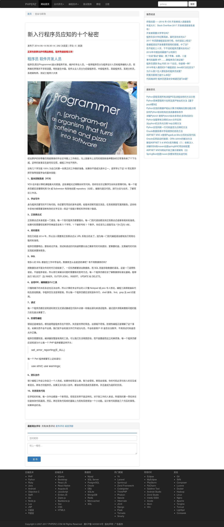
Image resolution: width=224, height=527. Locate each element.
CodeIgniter (123, 488)
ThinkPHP (122, 491)
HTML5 (61, 509)
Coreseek (181, 512)
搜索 (192, 3)
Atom (149, 503)
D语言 (31, 509)
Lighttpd (181, 509)
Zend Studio (153, 494)
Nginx (179, 497)
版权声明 (109, 523)
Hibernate (122, 500)
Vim (149, 506)
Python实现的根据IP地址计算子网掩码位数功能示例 (171, 108)
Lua (30, 503)
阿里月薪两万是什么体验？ (159, 74)
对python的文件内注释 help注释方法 (163, 123)
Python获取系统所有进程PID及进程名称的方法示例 (170, 96)
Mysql (90, 476)
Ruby (30, 482)
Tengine (181, 503)
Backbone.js (64, 500)
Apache (180, 500)
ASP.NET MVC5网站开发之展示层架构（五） (167, 150)
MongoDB (92, 494)
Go (29, 497)
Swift (30, 494)
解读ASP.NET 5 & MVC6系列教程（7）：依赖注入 (169, 142)
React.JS (62, 482)
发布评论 (60, 425)
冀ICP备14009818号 (93, 523)
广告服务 (118, 523)
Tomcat (180, 506)
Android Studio (154, 491)
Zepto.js (62, 497)
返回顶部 (69, 425)
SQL (90, 503)
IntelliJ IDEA (153, 497)
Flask (120, 509)
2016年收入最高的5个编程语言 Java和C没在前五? (170, 67)
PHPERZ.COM (55, 523)
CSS (60, 506)
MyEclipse (152, 479)
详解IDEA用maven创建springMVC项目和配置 (168, 146)
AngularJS (63, 488)
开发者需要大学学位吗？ (158, 32)
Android (32, 488)
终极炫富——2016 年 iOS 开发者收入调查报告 (168, 21)
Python (31, 479)
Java (30, 485)
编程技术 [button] (73, 3)
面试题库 (87, 3)
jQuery (61, 476)
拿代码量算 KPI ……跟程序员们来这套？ (165, 59)
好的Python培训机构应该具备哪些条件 (164, 111)
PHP (30, 476)
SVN (179, 479)
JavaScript (63, 491)
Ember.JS (62, 494)
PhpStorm (152, 482)
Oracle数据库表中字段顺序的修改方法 (164, 131)
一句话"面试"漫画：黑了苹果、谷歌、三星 (166, 55)
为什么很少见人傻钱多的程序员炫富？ (164, 71)
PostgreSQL (93, 482)
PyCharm (151, 485)
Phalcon (121, 494)
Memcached (94, 500)
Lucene (180, 485)
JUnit (119, 503)
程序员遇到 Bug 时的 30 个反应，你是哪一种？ (168, 63)
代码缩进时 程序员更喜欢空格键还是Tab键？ (167, 78)
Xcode (150, 500)
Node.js (32, 500)
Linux (179, 494)
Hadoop (180, 491)
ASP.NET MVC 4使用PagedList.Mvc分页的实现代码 (171, 134)
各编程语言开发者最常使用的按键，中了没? (167, 44)
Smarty (120, 516)
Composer (182, 482)
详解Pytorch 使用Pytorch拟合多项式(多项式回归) (169, 115)
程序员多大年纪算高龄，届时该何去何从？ (166, 36)
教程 (98, 3)
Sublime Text (153, 488)
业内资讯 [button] (58, 3)
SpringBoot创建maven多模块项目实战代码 (166, 153)
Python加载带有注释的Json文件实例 (163, 119)
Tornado (121, 512)
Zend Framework (125, 485)
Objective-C (33, 491)
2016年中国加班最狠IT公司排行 (161, 52)
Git (178, 476)
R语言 (31, 512)
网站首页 (46, 3)
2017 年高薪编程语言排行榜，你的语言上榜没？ (169, 40)
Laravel (120, 479)
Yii (118, 476)
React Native (64, 485)
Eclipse (150, 476)
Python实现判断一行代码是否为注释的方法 (166, 127)
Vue (60, 503)
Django (120, 506)
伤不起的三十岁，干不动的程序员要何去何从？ (168, 48)
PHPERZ (30, 4)
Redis (90, 497)
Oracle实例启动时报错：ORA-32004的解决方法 (169, 138)
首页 (29, 13)
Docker (180, 488)
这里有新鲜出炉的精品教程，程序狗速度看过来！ (51, 51)
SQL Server (93, 479)
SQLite (91, 491)
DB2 (90, 488)
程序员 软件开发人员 (45, 58)
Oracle (91, 485)
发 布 (35, 459)
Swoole (120, 497)
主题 (107, 3)
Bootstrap (62, 479)
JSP (30, 506)
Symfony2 (122, 482)
